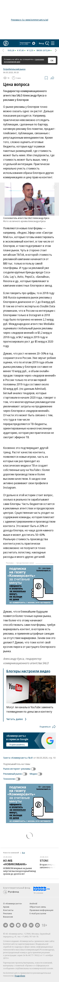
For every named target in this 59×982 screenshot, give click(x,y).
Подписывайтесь (17, 744)
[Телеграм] (5, 925)
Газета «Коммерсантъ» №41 (18, 757)
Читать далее (14, 719)
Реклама (7, 913)
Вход (41, 43)
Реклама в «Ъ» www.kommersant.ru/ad (29, 19)
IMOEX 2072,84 (43, 50)
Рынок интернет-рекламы (16, 768)
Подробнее (20, 975)
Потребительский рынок (14, 69)
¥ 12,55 (30, 50)
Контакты (8, 910)
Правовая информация (41, 910)
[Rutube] (31, 925)
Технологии (9, 778)
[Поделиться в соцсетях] (52, 78)
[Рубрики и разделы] (52, 43)
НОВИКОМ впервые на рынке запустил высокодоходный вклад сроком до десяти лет (19, 871)
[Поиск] (47, 43)
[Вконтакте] (12, 925)
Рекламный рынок (12, 773)
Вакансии (8, 916)
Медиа (33, 773)
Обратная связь (38, 906)
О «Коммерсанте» (12, 903)
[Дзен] (18, 925)
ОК (52, 60)
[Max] (37, 925)
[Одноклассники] (24, 925)
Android (33, 903)
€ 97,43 (20, 50)
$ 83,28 (11, 50)
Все (23, 852)
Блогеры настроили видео (28, 671)
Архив (6, 906)
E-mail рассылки (38, 913)
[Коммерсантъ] (5, 43)
